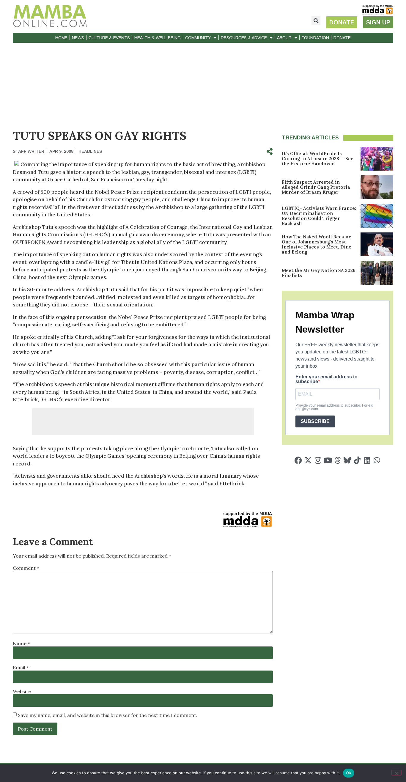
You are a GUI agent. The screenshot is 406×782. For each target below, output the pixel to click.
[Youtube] (327, 460)
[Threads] (337, 460)
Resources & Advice (244, 37)
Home (61, 37)
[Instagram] (318, 460)
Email (21, 667)
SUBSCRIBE (315, 421)
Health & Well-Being (157, 37)
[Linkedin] (367, 460)
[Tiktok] (357, 460)
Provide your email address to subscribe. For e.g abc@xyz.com (334, 407)
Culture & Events (109, 37)
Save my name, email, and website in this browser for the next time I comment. (107, 715)
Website (22, 691)
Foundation (315, 37)
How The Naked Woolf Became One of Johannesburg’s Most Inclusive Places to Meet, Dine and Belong (316, 244)
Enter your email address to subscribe (326, 379)
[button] (315, 20)
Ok (348, 772)
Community (198, 37)
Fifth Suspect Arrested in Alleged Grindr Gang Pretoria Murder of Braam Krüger (316, 187)
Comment (26, 568)
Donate (342, 37)
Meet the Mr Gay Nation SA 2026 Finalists (318, 273)
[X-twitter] (308, 460)
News (78, 37)
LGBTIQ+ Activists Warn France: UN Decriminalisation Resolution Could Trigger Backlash (319, 215)
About (284, 37)
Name (21, 643)
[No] (396, 772)
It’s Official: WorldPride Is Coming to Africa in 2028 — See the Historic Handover (317, 158)
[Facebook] (298, 460)
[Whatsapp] (376, 460)
